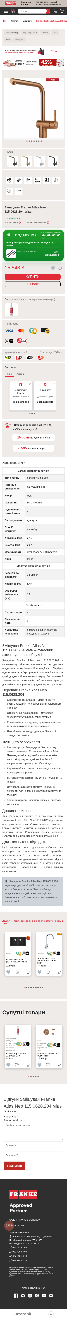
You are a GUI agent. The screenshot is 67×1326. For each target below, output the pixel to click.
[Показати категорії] (51, 1314)
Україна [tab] (20, 374)
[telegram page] (23, 1295)
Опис (55, 33)
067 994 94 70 (19, 1260)
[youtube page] (44, 1295)
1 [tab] (26, 141)
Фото (8, 40)
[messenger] (51, 1295)
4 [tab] (31, 141)
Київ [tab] (9, 374)
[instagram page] (30, 1295)
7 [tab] (37, 141)
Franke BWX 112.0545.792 (26, 252)
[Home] (10, 3)
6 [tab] (35, 141)
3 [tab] (30, 141)
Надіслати (14, 1165)
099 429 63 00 (19, 1251)
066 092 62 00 (16, 1225)
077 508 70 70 (19, 1256)
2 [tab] (28, 141)
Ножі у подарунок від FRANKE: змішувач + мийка (29, 244)
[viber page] (37, 1295)
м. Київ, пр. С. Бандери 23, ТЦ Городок (32, 1236)
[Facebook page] (16, 1295)
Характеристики (30, 33)
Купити (32, 277)
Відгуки (45, 33)
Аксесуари (19, 40)
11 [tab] (42, 987)
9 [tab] (40, 141)
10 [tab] (42, 141)
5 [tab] (33, 141)
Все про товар (12, 33)
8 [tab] (38, 141)
